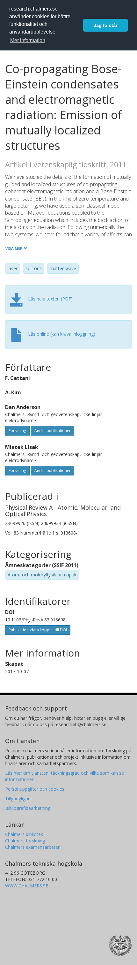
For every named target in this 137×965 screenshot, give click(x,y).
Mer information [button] (27, 40)
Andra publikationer (52, 430)
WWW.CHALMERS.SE (26, 886)
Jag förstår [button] (105, 25)
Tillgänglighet (18, 798)
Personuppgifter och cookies (34, 789)
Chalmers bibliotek (24, 834)
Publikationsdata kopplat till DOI (38, 630)
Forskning (17, 430)
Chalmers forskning (25, 841)
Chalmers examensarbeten (33, 847)
